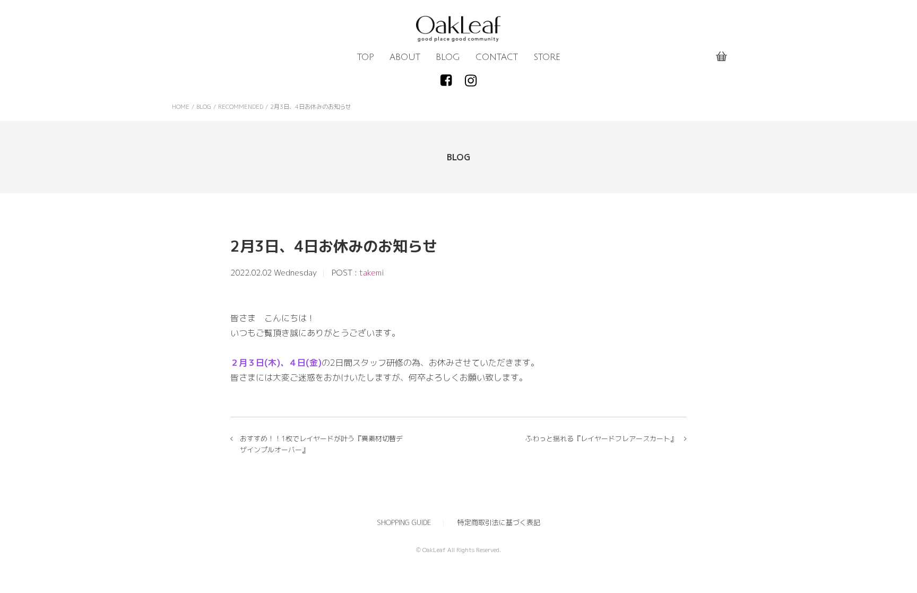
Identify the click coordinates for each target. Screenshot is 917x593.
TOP (365, 57)
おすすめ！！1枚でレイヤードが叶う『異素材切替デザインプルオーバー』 (321, 444)
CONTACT (496, 57)
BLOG (448, 57)
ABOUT (405, 57)
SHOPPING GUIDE (404, 522)
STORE (546, 57)
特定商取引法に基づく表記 (498, 522)
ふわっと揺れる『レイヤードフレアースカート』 (601, 438)
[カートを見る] (721, 56)
